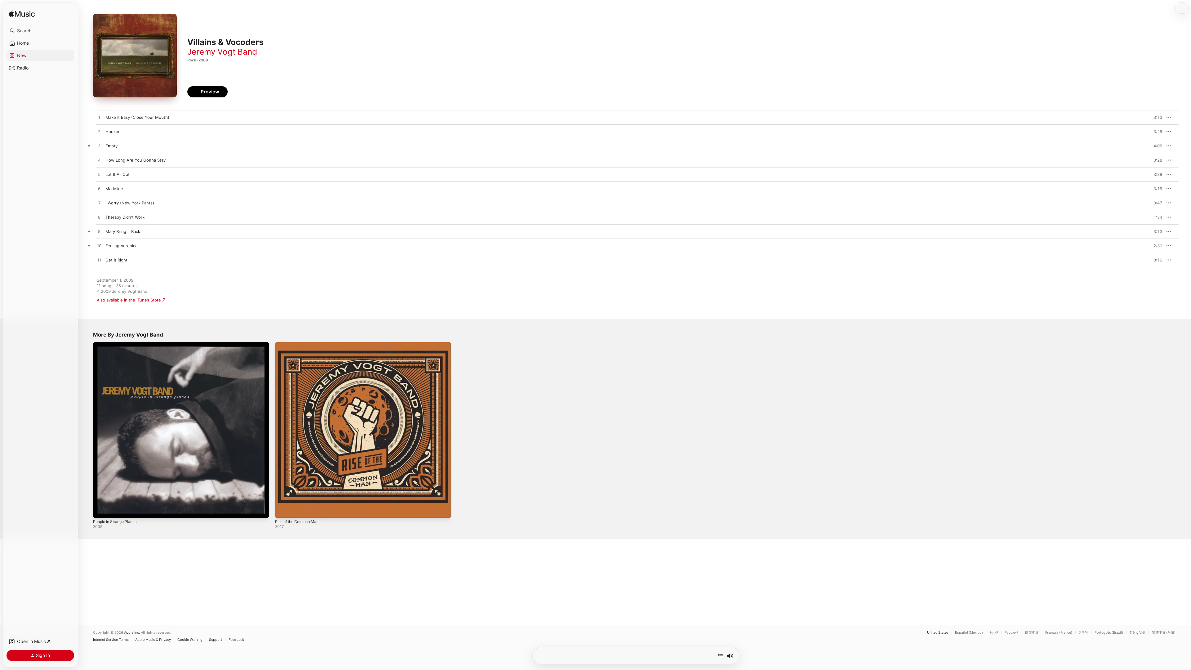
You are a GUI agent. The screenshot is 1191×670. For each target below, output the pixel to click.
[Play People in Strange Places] (100, 510)
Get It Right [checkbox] (116, 259)
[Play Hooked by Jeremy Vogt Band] (99, 132)
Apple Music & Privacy (153, 639)
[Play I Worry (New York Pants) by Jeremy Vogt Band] (99, 203)
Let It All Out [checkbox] (117, 174)
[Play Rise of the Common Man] (283, 510)
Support (215, 639)
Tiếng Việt (1137, 632)
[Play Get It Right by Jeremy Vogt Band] (99, 260)
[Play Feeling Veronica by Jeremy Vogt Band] (99, 246)
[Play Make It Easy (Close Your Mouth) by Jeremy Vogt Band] (99, 117)
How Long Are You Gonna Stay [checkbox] (135, 160)
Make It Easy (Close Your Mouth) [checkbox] (137, 117)
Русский (1012, 632)
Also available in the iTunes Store (129, 299)
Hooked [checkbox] (113, 131)
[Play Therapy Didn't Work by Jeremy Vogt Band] (99, 217)
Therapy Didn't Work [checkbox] (125, 217)
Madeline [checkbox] (114, 188)
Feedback (236, 639)
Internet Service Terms (111, 639)
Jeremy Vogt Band (222, 51)
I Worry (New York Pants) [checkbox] (129, 202)
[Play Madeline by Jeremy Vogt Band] (99, 189)
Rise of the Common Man (299, 344)
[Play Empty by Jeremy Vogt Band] (99, 146)
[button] (40, 30)
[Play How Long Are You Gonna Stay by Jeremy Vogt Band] (99, 160)
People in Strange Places (117, 344)
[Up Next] (720, 655)
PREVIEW (1155, 117)
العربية (993, 632)
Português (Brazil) (1109, 632)
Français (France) (1058, 632)
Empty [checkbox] (111, 145)
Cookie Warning (190, 639)
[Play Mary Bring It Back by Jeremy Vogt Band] (99, 231)
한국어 (1083, 632)
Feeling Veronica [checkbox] (121, 245)
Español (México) (969, 632)
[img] (22, 14)
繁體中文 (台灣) (1163, 632)
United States (937, 632)
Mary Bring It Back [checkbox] (122, 231)
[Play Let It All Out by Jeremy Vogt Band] (99, 174)
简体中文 (1032, 632)
